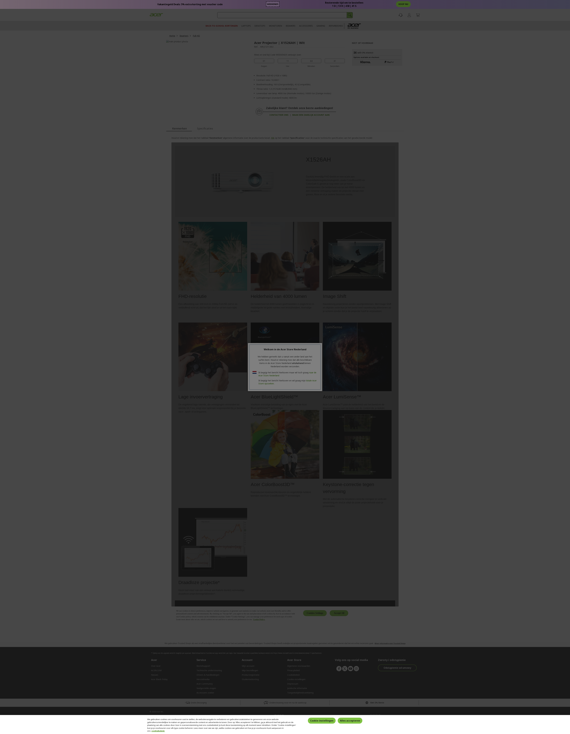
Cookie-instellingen (321, 720)
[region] (285, 724)
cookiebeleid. (158, 731)
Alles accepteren (350, 720)
